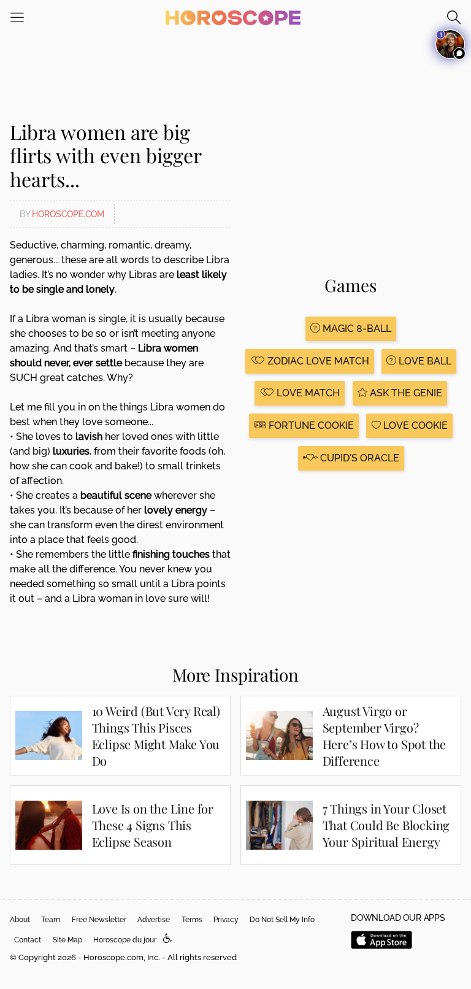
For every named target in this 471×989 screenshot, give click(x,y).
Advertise (153, 919)
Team (50, 919)
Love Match (307, 393)
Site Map (67, 940)
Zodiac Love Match (317, 361)
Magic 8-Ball (355, 328)
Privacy (226, 919)
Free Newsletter (99, 919)
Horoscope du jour (124, 940)
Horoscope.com (68, 214)
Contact (27, 940)
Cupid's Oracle (358, 458)
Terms (192, 919)
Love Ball (423, 361)
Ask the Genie (404, 393)
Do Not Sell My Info (282, 919)
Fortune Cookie (310, 425)
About (20, 919)
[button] (167, 939)
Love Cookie (414, 425)
